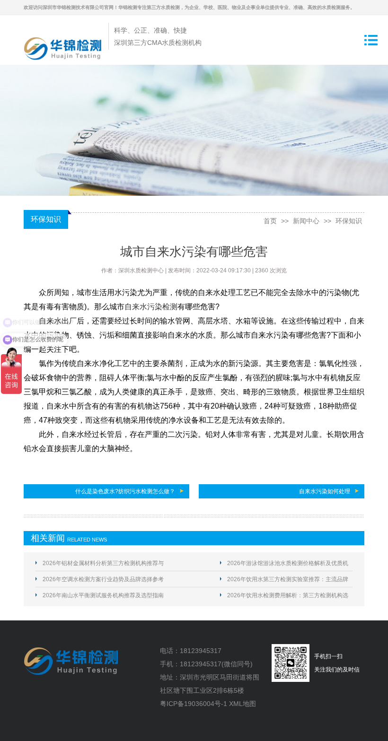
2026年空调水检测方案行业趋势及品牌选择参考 (103, 579)
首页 (270, 221)
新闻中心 (306, 221)
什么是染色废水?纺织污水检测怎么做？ (125, 491)
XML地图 (242, 703)
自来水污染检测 (150, 307)
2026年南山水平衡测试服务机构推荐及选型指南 (103, 595)
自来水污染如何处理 (324, 491)
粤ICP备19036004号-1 (193, 703)
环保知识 (348, 221)
